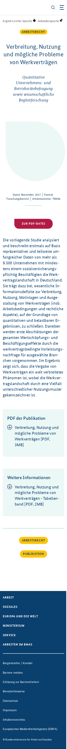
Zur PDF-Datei (33, 223)
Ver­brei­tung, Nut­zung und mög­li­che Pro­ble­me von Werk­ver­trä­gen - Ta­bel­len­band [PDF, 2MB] (37, 495)
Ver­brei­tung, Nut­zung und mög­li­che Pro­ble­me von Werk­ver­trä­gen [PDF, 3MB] (37, 436)
